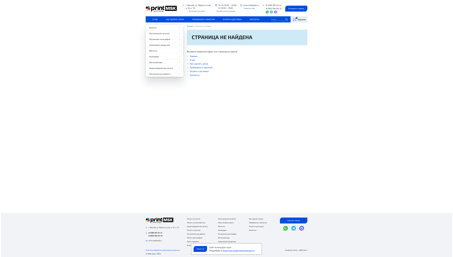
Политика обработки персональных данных (163, 250)
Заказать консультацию (225, 11)
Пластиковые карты (226, 223)
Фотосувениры (156, 62)
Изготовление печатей (159, 33)
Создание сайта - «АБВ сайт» (296, 250)
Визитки (153, 27)
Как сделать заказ (175, 19)
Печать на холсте (193, 219)
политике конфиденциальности (238, 250)
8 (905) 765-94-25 (274, 8)
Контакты (255, 19)
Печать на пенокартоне (196, 223)
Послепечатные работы (159, 74)
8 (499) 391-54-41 (273, 5)
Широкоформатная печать (161, 68)
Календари (154, 56)
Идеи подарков (193, 241)
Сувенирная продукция (159, 45)
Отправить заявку (296, 8)
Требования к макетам (203, 19)
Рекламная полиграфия (159, 39)
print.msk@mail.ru (251, 5)
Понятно (200, 249)
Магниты (153, 51)
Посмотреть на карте (197, 11)
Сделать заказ (293, 220)
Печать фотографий (194, 238)
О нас (155, 19)
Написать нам (249, 8)
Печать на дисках (193, 230)
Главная (190, 26)
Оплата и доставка (232, 19)
